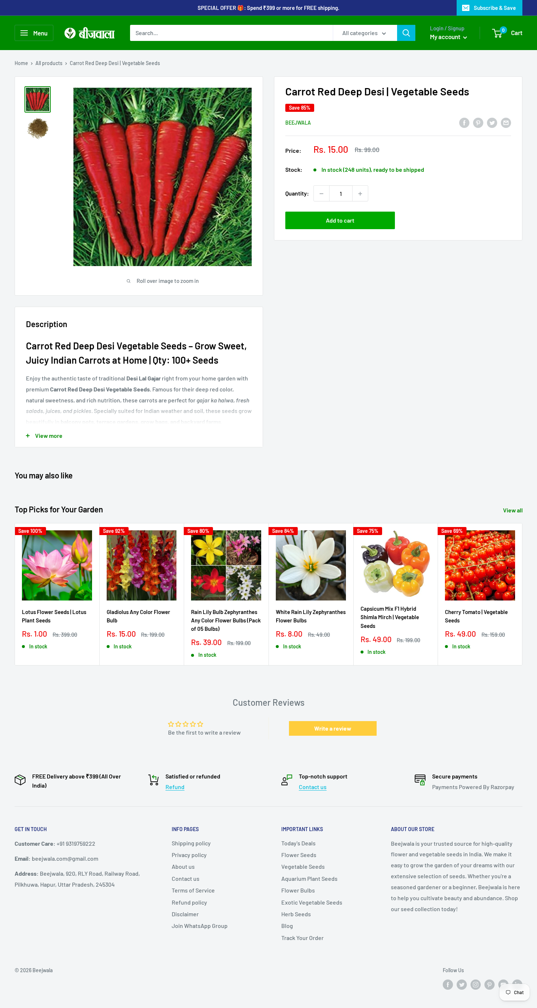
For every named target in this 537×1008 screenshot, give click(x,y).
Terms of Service (193, 890)
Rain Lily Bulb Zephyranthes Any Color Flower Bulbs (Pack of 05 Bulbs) (226, 620)
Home (21, 63)
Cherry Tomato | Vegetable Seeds (476, 616)
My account (445, 36)
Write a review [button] (332, 728)
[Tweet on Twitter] (492, 122)
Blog (287, 925)
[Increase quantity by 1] (360, 193)
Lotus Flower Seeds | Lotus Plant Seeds (54, 616)
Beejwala (298, 123)
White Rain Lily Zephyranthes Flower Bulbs (311, 616)
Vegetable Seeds (303, 866)
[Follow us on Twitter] (462, 984)
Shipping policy (191, 843)
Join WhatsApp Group (200, 925)
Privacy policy (189, 854)
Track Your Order (302, 937)
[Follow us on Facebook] (448, 984)
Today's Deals (298, 843)
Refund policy (189, 902)
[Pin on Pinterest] (478, 122)
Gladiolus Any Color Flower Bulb (138, 616)
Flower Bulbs (298, 890)
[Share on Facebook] (464, 122)
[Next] (522, 594)
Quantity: (297, 193)
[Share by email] (506, 122)
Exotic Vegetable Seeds (311, 902)
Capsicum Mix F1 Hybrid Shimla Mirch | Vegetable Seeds (390, 617)
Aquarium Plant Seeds (309, 878)
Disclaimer (185, 913)
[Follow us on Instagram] (476, 984)
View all (513, 510)
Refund (174, 786)
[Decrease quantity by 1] (321, 193)
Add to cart (340, 220)
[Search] (406, 33)
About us (183, 866)
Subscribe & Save (495, 7)
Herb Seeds (296, 913)
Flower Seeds (298, 854)
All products (48, 63)
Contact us (313, 786)
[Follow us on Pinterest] (489, 984)
